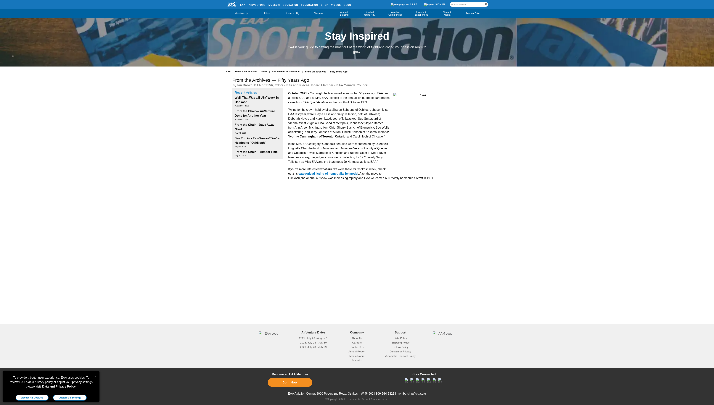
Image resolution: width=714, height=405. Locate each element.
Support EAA (473, 13)
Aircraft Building (344, 13)
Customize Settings (70, 397)
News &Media (447, 13)
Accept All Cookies (32, 397)
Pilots (267, 13)
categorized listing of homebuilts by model (328, 173)
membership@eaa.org (411, 393)
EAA (243, 5)
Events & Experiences (421, 13)
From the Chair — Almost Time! (257, 151)
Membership (241, 13)
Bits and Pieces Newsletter (286, 71)
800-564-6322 (385, 393)
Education (290, 5)
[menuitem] (241, 13)
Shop (324, 5)
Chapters (318, 13)
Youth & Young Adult (370, 13)
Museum (274, 5)
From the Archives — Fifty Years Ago (326, 71)
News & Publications (246, 71)
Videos (336, 5)
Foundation (309, 5)
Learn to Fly (292, 13)
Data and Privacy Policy (59, 386)
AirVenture (257, 5)
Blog (347, 5)
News (264, 71)
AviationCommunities (395, 13)
